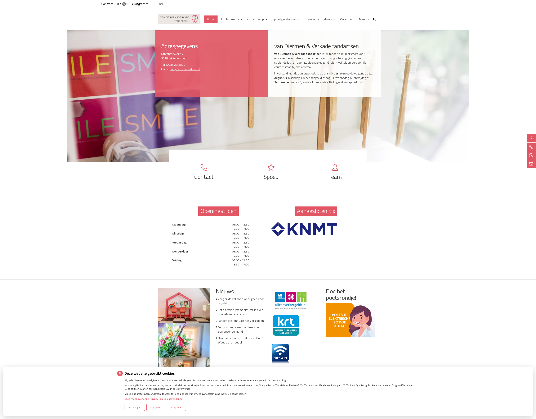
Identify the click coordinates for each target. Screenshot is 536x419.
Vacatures (346, 19)
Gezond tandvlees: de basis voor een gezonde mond (239, 329)
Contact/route (230, 19)
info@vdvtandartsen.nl (185, 69)
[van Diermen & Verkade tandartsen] (179, 19)
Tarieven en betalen (319, 19)
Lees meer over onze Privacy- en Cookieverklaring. (154, 399)
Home (211, 19)
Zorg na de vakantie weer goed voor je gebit (241, 301)
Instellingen (135, 407)
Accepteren (176, 407)
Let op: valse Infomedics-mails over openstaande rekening (240, 312)
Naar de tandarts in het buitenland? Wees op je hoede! (240, 340)
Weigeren (155, 407)
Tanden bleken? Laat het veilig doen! (241, 320)
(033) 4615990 (175, 64)
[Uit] (125, 4)
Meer (362, 19)
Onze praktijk (255, 19)
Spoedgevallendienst (286, 19)
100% (159, 4)
